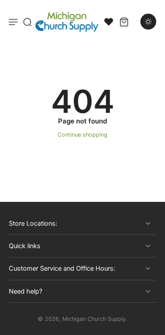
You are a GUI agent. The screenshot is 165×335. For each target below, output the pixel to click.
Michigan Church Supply (94, 319)
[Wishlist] (108, 21)
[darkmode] (148, 22)
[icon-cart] (123, 21)
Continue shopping (82, 134)
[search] (27, 21)
